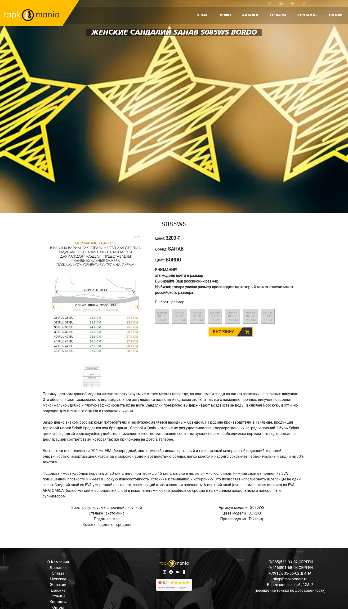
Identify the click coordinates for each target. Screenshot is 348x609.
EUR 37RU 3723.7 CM (179, 316)
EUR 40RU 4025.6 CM (232, 316)
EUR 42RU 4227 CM (267, 316)
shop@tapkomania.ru (290, 579)
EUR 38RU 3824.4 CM (197, 316)
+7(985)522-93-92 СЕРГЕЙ (290, 562)
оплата (58, 573)
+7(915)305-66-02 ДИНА (290, 573)
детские (58, 590)
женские (58, 584)
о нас (202, 15)
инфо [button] (225, 15)
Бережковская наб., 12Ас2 (290, 584)
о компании (58, 562)
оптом (335, 15)
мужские (58, 579)
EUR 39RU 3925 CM (215, 316)
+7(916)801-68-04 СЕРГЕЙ (290, 567)
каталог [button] (250, 15)
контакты (307, 15)
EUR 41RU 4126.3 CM (250, 316)
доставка (58, 567)
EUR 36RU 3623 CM (162, 316)
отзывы (278, 15)
